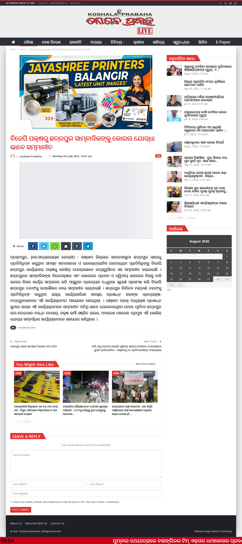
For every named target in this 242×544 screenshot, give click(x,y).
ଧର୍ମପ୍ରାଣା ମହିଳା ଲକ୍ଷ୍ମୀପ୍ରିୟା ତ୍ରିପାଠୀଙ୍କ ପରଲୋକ (204, 98)
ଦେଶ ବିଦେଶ (51, 42)
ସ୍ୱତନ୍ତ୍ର (181, 42)
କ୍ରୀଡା (138, 42)
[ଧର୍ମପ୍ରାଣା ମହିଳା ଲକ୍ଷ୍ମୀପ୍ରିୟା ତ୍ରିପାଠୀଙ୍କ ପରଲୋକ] (174, 100)
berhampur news (27, 327)
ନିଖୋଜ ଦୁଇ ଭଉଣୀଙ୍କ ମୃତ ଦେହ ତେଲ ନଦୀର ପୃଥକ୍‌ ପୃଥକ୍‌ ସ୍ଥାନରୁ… (206, 189)
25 (190, 279)
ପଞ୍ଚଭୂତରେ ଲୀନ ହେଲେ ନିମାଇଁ (204, 142)
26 (199, 279)
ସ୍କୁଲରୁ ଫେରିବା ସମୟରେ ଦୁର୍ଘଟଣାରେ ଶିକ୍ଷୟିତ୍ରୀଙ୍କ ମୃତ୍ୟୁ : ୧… (208, 68)
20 (208, 273)
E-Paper (223, 42)
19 (199, 273)
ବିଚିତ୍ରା (116, 42)
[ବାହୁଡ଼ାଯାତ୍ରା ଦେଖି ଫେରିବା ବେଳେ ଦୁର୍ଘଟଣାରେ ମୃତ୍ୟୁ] (174, 116)
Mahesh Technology (221, 531)
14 (218, 267)
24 (180, 279)
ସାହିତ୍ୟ (158, 42)
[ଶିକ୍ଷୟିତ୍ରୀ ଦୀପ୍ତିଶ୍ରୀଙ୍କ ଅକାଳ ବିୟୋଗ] (174, 207)
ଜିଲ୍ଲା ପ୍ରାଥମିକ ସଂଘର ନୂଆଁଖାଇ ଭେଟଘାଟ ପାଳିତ (204, 83)
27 (208, 279)
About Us (43, 3)
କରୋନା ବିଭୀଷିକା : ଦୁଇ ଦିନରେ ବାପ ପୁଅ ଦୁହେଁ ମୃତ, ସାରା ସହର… (205, 159)
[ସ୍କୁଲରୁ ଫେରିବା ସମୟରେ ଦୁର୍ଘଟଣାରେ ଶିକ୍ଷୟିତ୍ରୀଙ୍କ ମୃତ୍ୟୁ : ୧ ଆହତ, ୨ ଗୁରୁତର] (174, 70)
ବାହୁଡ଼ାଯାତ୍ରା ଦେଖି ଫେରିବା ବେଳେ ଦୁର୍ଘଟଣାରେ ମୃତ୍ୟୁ (205, 113)
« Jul (169, 289)
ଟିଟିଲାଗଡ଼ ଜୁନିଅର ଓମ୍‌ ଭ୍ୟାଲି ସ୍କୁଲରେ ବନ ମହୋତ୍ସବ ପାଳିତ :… (205, 128)
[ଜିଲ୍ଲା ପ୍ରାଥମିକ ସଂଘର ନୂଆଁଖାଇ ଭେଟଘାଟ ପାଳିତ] (174, 85)
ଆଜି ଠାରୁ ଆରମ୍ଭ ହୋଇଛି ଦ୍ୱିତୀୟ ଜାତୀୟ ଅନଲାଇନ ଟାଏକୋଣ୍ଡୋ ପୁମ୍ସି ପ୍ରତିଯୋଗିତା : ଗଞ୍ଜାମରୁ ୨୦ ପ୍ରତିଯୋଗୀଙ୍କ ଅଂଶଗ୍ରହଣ (127, 348)
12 (199, 267)
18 (190, 273)
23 (171, 279)
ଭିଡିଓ (202, 42)
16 (171, 273)
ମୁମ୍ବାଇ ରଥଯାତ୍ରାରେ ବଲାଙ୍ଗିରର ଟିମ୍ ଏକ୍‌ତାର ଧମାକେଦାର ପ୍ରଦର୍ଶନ (147, 540)
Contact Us (75, 3)
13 (208, 267)
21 (218, 273)
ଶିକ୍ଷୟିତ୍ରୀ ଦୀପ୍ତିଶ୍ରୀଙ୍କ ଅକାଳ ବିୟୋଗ (205, 204)
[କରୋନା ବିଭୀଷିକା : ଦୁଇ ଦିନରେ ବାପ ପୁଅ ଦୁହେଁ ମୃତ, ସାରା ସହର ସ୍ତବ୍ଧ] (174, 161)
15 (227, 267)
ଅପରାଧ (96, 42)
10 (180, 267)
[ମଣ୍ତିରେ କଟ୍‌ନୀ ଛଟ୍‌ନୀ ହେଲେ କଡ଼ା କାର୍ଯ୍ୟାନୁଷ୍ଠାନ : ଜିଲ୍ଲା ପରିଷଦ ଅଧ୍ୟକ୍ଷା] (174, 176)
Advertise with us (58, 3)
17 (180, 273)
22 (227, 273)
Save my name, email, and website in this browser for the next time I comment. (66, 502)
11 (190, 267)
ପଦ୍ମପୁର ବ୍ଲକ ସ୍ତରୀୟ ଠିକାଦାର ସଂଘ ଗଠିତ (33, 346)
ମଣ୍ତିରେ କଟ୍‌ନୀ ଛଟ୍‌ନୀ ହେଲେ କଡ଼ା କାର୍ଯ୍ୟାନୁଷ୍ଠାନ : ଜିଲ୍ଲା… (205, 174)
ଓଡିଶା (28, 42)
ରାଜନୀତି (75, 42)
